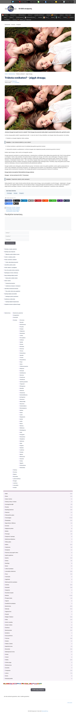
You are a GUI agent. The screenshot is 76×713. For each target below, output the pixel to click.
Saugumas (7, 590)
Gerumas (22, 375)
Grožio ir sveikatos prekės (10, 256)
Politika (6, 659)
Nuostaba (22, 346)
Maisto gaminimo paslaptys (11, 582)
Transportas (7, 670)
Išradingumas (23, 430)
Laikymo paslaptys (9, 568)
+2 (13, 82)
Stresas (21, 344)
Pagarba (22, 445)
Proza (6, 574)
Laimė (21, 414)
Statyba (7, 641)
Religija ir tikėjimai (9, 616)
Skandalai (7, 587)
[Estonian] (18, 683)
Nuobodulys (22, 467)
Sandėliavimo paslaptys (10, 603)
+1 (12, 82)
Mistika (6, 531)
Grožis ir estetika (9, 622)
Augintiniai (7, 579)
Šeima (46, 17)
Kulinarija (48, 14)
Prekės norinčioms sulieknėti (11, 259)
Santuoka (40, 17)
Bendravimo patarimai (18, 313)
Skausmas (22, 403)
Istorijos (15, 487)
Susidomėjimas (23, 405)
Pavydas (22, 326)
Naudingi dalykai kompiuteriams (12, 301)
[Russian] (32, 683)
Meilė (5, 17)
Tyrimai (6, 657)
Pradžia (5, 14)
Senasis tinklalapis (50, 1)
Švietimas (72, 17)
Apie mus (16, 1)
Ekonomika (7, 649)
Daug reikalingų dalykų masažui (11, 275)
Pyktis (21, 412)
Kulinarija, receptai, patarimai (11, 249)
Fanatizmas (22, 377)
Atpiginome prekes (9, 528)
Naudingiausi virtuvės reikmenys (11, 272)
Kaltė (21, 432)
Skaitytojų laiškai (9, 678)
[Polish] (29, 683)
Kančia (21, 419)
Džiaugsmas (22, 386)
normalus (17, 82)
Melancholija (22, 401)
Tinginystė (22, 383)
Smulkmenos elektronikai (10, 299)
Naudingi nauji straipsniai (10, 251)
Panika (21, 460)
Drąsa (21, 361)
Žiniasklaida (7, 520)
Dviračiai (7, 525)
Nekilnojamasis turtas (31, 17)
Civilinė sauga (8, 662)
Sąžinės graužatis (24, 381)
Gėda (21, 443)
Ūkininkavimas (8, 665)
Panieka (21, 452)
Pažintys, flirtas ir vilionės (10, 501)
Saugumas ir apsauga (10, 536)
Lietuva (61, 14)
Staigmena (22, 331)
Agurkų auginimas (9, 555)
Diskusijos (42, 1)
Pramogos (7, 533)
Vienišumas (22, 379)
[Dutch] (15, 683)
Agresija (21, 355)
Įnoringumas (22, 397)
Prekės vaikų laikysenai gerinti (12, 262)
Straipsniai (7, 549)
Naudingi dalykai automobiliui (11, 293)
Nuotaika (22, 388)
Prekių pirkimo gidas (9, 515)
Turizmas (14, 19)
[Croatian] (10, 683)
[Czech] (12, 683)
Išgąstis (21, 463)
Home (6, 74)
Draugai (15, 480)
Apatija (21, 342)
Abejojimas (22, 438)
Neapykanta (22, 416)
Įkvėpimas (7, 633)
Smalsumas (22, 392)
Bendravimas (12, 14)
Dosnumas (22, 399)
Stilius (59, 17)
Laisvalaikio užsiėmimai (38, 14)
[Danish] (13, 683)
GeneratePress (45, 711)
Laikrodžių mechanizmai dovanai (11, 288)
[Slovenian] (36, 683)
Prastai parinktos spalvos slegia (12, 211)
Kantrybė (22, 370)
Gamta (6, 675)
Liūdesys (22, 339)
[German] (22, 683)
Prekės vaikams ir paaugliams (11, 267)
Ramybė (21, 322)
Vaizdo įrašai (28, 19)
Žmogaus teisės (8, 598)
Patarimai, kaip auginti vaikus (11, 552)
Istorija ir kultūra (8, 624)
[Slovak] (35, 683)
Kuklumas (22, 441)
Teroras (21, 350)
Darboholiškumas (23, 394)
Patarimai (7, 512)
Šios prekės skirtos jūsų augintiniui (13, 291)
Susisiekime (59, 1)
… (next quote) (69, 702)
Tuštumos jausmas (24, 366)
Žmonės (21, 19)
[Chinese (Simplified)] (7, 683)
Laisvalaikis (15, 485)
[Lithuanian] (27, 683)
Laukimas (22, 449)
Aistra (21, 364)
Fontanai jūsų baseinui (10, 283)
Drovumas (22, 320)
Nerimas (21, 425)
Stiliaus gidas (8, 541)
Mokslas (11, 17)
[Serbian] (33, 683)
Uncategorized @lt (9, 504)
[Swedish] (39, 683)
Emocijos (13, 24)
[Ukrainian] (41, 683)
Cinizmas (22, 348)
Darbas (29, 14)
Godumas (22, 390)
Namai (6, 566)
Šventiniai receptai (9, 592)
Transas (21, 357)
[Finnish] (19, 683)
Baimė (21, 423)
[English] (16, 683)
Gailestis (22, 447)
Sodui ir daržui (8, 280)
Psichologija (9, 193)
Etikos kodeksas (33, 1)
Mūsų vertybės (24, 1)
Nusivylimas (22, 436)
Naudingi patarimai (19, 17)
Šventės (7, 507)
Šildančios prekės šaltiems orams (12, 254)
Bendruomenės (22, 14)
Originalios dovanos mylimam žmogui (12, 304)
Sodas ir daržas (8, 499)
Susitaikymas (23, 372)
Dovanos (15, 472)
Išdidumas (22, 427)
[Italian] (24, 683)
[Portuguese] (30, 683)
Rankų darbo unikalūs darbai (11, 278)
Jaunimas (15, 483)
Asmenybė (15, 317)
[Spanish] (38, 683)
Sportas (52, 17)
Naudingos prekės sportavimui (12, 296)
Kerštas (21, 410)
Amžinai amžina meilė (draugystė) (13, 209)
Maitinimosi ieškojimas (10, 539)
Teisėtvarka (7, 547)
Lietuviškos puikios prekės (10, 264)
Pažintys (15, 469)
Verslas (6, 654)
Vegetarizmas (8, 611)
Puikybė (21, 328)
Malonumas (22, 456)
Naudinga (7, 563)
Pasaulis (7, 614)
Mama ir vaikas (68, 14)
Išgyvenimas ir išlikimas (10, 523)
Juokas (21, 335)
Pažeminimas (23, 465)
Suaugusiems (16, 315)
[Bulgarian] (5, 683)
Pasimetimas (22, 353)
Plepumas (22, 368)
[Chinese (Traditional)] (8, 683)
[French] (21, 683)
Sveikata (65, 17)
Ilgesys (21, 454)
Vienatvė (22, 458)
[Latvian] (25, 683)
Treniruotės (7, 576)
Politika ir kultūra (9, 643)
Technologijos (6, 19)
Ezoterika (7, 667)
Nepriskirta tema (8, 646)
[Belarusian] (4, 683)
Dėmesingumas (23, 408)
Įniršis (21, 421)
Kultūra (55, 14)
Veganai (7, 600)
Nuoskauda (22, 333)
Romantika (15, 476)
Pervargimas (22, 337)
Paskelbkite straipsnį (69, 1)
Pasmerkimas (23, 359)
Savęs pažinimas (9, 635)
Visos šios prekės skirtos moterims (12, 270)
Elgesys (15, 474)
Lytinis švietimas (16, 478)
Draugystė (18, 24)
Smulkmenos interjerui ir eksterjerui (13, 285)
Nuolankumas (23, 324)
